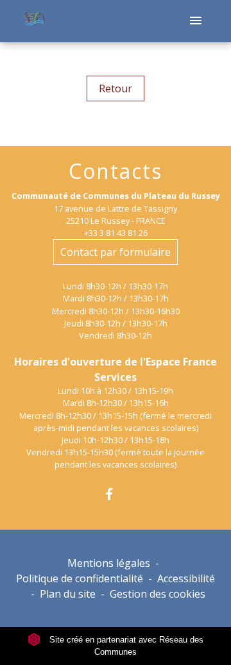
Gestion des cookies (157, 594)
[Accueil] (33, 21)
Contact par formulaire (115, 252)
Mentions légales (108, 563)
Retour (115, 88)
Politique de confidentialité (79, 578)
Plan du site (68, 594)
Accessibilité (186, 578)
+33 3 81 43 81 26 (116, 233)
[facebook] (115, 494)
